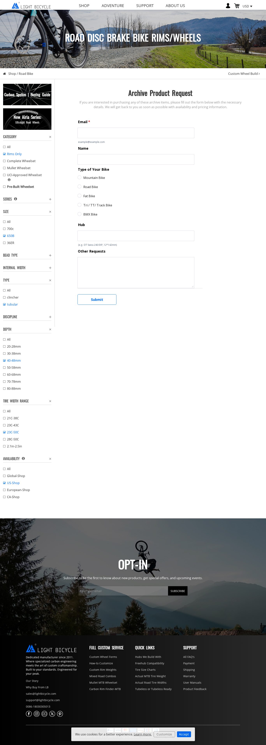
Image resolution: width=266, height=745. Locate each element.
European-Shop (18, 490)
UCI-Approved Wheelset (24, 175)
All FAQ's (189, 657)
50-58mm (14, 367)
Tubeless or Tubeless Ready (153, 689)
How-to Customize (101, 663)
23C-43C (13, 425)
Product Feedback (194, 689)
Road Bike (26, 74)
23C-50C (13, 432)
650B (10, 236)
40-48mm (14, 360)
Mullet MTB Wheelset (103, 682)
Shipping (189, 670)
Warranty (189, 676)
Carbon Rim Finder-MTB (105, 689)
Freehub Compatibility (149, 663)
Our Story (32, 681)
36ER (10, 243)
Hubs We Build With (148, 657)
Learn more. (143, 734)
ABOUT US (175, 5)
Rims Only (14, 154)
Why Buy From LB (37, 687)
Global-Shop (16, 476)
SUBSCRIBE (178, 591)
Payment (189, 663)
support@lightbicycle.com (43, 700)
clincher (13, 297)
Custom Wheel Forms (103, 657)
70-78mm (14, 381)
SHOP (84, 5)
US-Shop (13, 483)
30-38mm (14, 353)
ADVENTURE (113, 5)
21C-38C (13, 418)
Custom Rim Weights (102, 670)
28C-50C (13, 439)
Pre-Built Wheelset (20, 187)
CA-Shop (13, 497)
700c (10, 229)
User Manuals (192, 682)
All (9, 147)
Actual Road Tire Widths (150, 682)
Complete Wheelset (21, 161)
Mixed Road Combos (102, 676)
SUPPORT (145, 5)
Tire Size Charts (145, 670)
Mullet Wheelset (19, 168)
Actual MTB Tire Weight (150, 676)
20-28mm (14, 346)
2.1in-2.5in (14, 446)
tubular (12, 304)
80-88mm (14, 388)
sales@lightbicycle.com (41, 694)
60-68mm (14, 374)
